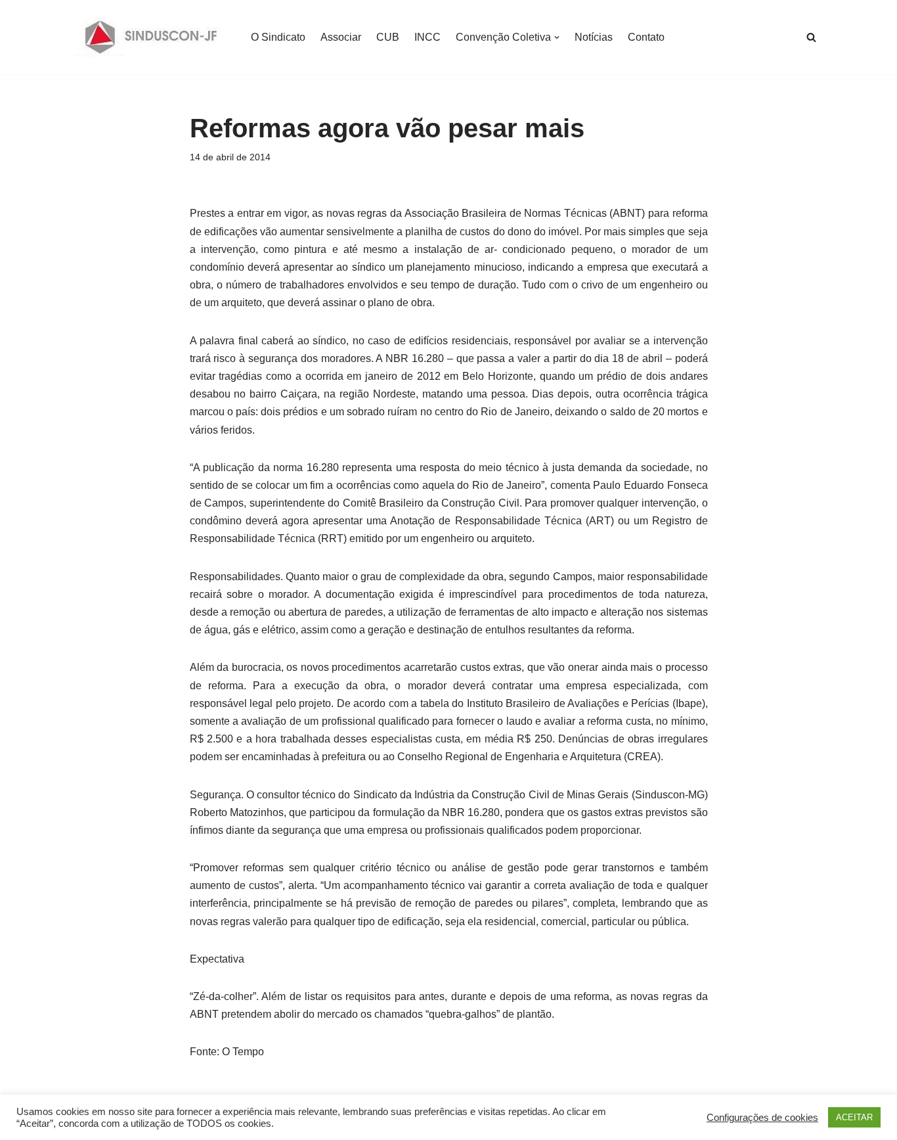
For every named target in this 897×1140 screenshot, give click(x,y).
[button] (556, 37)
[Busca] (811, 37)
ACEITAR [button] (854, 1117)
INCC (427, 37)
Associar (340, 37)
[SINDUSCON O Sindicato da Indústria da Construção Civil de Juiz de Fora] (151, 37)
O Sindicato (278, 37)
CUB (387, 37)
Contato (646, 37)
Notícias (594, 37)
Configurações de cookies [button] (762, 1117)
